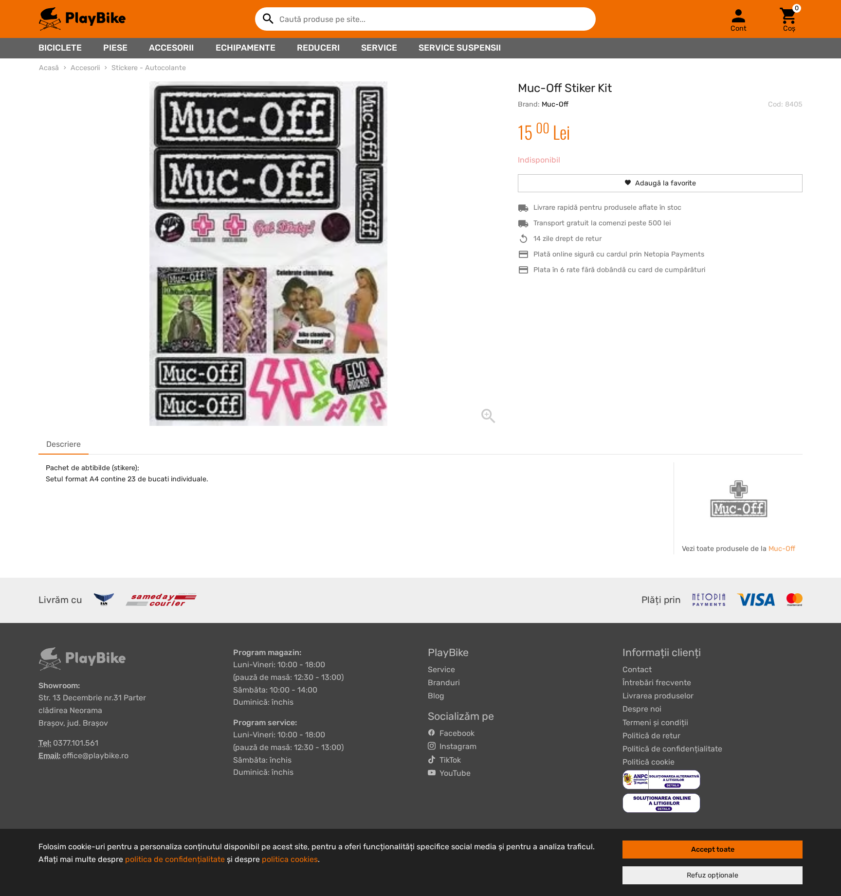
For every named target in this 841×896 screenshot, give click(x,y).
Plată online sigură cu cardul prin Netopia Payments (618, 254)
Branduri (444, 682)
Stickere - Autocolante (148, 68)
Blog (436, 695)
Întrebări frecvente (656, 682)
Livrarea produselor (658, 695)
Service (379, 48)
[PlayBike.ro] (82, 19)
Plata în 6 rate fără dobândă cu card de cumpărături (619, 270)
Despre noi (641, 708)
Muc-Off (555, 104)
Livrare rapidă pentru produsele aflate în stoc (607, 207)
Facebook (455, 733)
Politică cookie (648, 762)
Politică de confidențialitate (672, 748)
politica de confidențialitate (175, 859)
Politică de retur (651, 735)
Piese (115, 48)
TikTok (448, 760)
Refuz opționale (712, 875)
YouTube (453, 773)
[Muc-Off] (738, 498)
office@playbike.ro (95, 755)
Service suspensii (460, 48)
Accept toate (712, 849)
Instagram (456, 746)
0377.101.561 (75, 743)
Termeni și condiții (655, 722)
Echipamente (245, 48)
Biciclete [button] (60, 48)
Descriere (63, 444)
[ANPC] (661, 779)
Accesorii (171, 48)
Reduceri (318, 48)
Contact (637, 669)
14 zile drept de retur (567, 239)
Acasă (49, 68)
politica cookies (290, 859)
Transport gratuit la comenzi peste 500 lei (602, 223)
